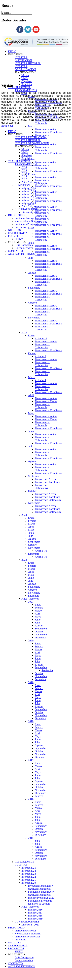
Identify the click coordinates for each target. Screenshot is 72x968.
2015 (30, 837)
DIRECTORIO (16, 927)
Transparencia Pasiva (46, 401)
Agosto (32, 272)
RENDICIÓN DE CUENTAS (24, 863)
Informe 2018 (35, 915)
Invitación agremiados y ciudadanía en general (40, 887)
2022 (24, 559)
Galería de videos (24, 960)
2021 (30, 601)
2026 (24, 167)
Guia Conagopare (24, 957)
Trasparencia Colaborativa (41, 486)
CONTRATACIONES (27, 921)
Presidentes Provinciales (27, 936)
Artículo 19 (41, 550)
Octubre (32, 302)
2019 (30, 682)
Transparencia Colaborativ (42, 122)
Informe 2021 (28, 879)
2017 (30, 760)
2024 (24, 332)
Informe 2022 (28, 876)
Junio (31, 242)
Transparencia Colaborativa (42, 346)
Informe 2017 (35, 912)
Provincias (20, 939)
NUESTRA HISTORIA (28, 63)
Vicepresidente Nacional (28, 933)
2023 (24, 514)
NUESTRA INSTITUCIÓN (23, 59)
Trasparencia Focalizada (47, 482)
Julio (30, 257)
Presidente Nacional (25, 930)
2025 (24, 170)
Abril (31, 395)
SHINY (19, 951)
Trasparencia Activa (45, 479)
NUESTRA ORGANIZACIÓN (25, 68)
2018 (30, 721)
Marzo (31, 126)
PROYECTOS (16, 948)
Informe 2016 (35, 909)
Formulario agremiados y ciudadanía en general (41, 893)
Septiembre (34, 287)
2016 (30, 799)
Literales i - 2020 (30, 924)
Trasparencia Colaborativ (48, 500)
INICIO (12, 51)
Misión (25, 75)
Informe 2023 (28, 873)
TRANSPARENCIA (19, 87)
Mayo (31, 227)
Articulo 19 (41, 338)
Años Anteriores (30, 598)
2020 (30, 640)
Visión (24, 78)
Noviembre (34, 317)
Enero (31, 335)
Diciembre (33, 553)
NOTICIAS (14, 942)
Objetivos (26, 81)
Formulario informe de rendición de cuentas (40, 902)
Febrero (32, 174)
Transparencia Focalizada (48, 132)
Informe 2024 (28, 870)
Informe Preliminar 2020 (41, 897)
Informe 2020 (28, 882)
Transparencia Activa (46, 129)
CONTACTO (15, 963)
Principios (26, 84)
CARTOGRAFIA (17, 945)
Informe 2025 (28, 867)
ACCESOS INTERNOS (21, 966)
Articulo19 (40, 356)
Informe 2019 (35, 918)
